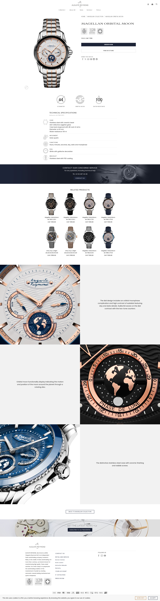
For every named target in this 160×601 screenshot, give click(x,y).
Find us (98, 10)
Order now (108, 44)
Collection (62, 10)
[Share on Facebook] (83, 59)
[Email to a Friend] (88, 59)
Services (89, 10)
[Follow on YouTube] (105, 556)
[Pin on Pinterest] (91, 59)
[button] (148, 4)
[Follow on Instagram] (102, 556)
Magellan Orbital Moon (114, 17)
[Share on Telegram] (97, 59)
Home (83, 17)
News (81, 10)
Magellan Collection (95, 17)
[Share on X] (85, 59)
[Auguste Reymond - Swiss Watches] (80, 4)
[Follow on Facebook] (99, 556)
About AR (72, 10)
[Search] (156, 4)
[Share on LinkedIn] (94, 59)
